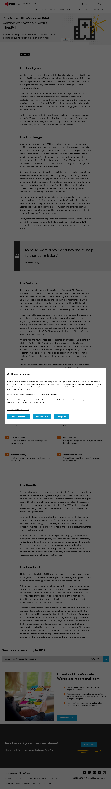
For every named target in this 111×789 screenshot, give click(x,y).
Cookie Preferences (18, 417)
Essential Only (42, 417)
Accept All (62, 417)
